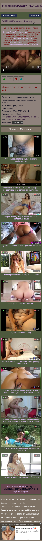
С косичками (17, 122)
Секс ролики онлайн (16, 486)
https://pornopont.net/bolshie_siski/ (24, 45)
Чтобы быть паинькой (15, 120)
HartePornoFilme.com (22, 38)
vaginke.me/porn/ (21, 491)
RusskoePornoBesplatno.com (14, 32)
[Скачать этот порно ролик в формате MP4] (21, 79)
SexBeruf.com (16, 43)
